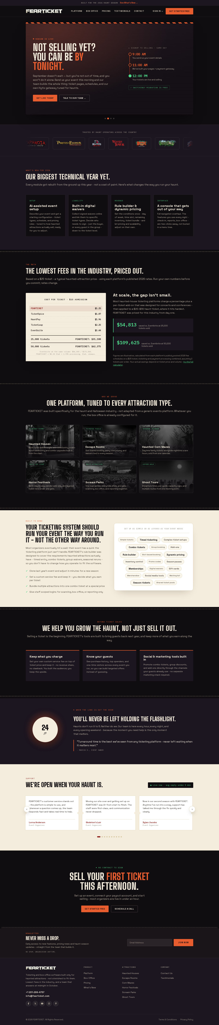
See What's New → (129, 2)
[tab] (105, 118)
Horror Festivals (130, 987)
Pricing (106, 11)
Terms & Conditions (168, 1019)
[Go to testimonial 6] (111, 836)
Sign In (157, 11)
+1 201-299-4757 (35, 992)
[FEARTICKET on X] (35, 1003)
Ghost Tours (128, 997)
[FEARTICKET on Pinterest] (56, 1003)
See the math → (68, 103)
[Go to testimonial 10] (121, 836)
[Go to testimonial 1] (98, 836)
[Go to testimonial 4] (107, 836)
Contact (139, 11)
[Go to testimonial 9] (118, 836)
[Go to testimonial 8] (116, 836)
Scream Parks (129, 992)
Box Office (92, 11)
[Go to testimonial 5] (109, 836)
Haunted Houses (130, 973)
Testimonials (122, 11)
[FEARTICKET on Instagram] (49, 1003)
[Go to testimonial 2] (102, 836)
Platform (76, 11)
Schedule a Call (124, 909)
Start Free (42, 103)
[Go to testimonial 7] (114, 836)
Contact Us (167, 973)
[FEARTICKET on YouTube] (42, 1003)
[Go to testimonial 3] (104, 836)
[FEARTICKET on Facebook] (28, 1003)
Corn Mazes (128, 982)
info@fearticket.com (37, 996)
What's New (90, 987)
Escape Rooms (130, 978)
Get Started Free (179, 11)
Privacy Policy (186, 1019)
